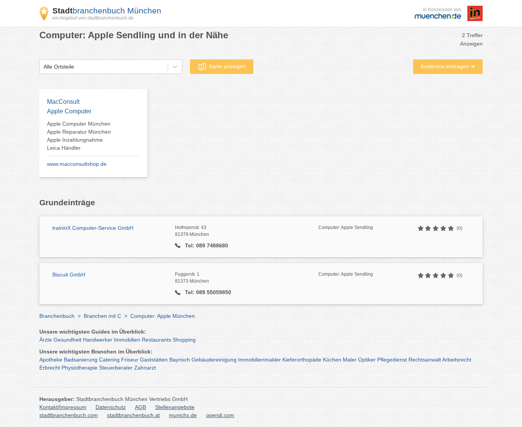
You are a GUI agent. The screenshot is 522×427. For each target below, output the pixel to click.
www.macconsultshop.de (77, 164)
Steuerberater (116, 368)
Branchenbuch (57, 316)
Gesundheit (67, 340)
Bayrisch (179, 360)
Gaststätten (154, 360)
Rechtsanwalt (425, 360)
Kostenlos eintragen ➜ (448, 66)
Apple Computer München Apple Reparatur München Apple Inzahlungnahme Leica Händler (79, 136)
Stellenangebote (175, 407)
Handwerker (97, 340)
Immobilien (127, 340)
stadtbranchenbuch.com (68, 415)
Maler (350, 360)
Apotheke (50, 360)
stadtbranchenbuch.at (133, 415)
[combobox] (43, 67)
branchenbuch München (106, 10)
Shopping (184, 340)
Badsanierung (80, 360)
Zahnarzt (145, 368)
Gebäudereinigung (214, 360)
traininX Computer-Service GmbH (92, 228)
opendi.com (220, 415)
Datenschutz (111, 407)
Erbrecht (49, 368)
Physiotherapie (79, 368)
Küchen (332, 360)
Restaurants (156, 340)
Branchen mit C (102, 316)
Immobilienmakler (259, 360)
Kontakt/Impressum (62, 407)
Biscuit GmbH (68, 275)
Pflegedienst (392, 360)
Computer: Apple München (162, 316)
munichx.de (183, 415)
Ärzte (45, 340)
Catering (109, 360)
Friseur (129, 360)
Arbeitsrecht (456, 360)
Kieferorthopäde (301, 360)
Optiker (367, 360)
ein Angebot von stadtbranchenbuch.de (93, 18)
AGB (140, 407)
